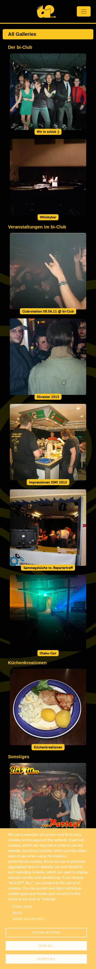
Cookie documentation (28, 918)
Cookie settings (46, 932)
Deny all (46, 945)
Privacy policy (22, 906)
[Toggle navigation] (84, 11)
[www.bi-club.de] (46, 11)
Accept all (46, 958)
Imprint (17, 912)
